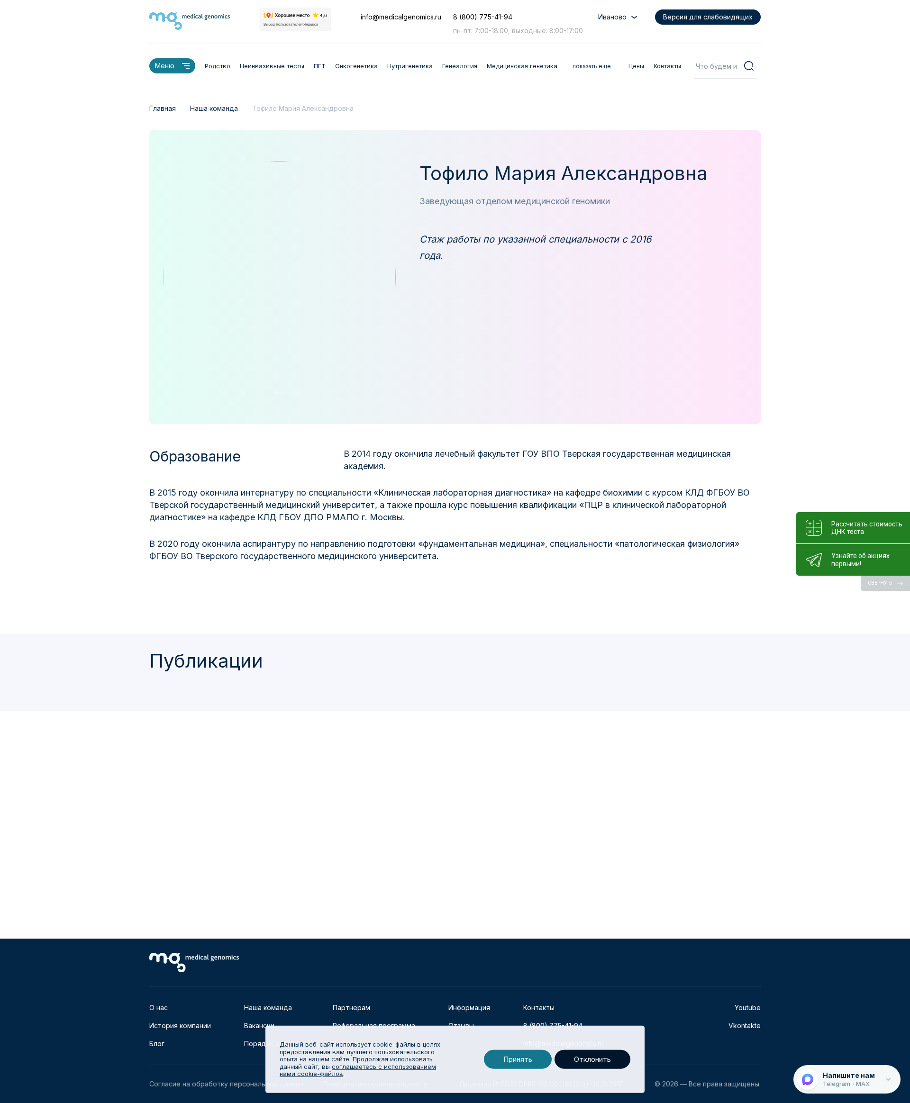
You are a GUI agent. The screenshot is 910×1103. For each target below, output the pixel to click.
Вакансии (259, 1026)
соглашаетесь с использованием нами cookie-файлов (358, 1070)
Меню (164, 66)
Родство (217, 66)
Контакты (667, 66)
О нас (158, 1008)
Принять (517, 1059)
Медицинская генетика (522, 66)
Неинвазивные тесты (272, 66)
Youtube (748, 1008)
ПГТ (320, 66)
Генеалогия (459, 66)
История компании (180, 1026)
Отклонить (592, 1059)
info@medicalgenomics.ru (401, 17)
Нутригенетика (410, 66)
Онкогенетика (356, 66)
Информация (469, 1008)
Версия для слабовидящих (708, 17)
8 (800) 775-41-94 (482, 17)
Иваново (612, 17)
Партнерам (351, 1008)
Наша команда (268, 1008)
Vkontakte (744, 1026)
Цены (636, 66)
